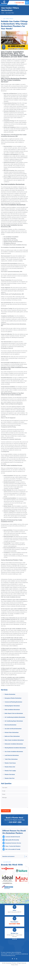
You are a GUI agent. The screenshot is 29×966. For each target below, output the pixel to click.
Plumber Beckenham (10, 694)
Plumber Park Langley (10, 770)
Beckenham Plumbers (11, 963)
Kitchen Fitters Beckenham (12, 732)
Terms (16, 964)
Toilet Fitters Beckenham (11, 759)
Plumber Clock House (10, 763)
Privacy (13, 964)
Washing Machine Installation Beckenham (15, 747)
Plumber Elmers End (10, 766)
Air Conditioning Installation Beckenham (15, 717)
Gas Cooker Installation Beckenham (14, 751)
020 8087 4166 (20, 2)
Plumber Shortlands (10, 774)
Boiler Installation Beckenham (12, 709)
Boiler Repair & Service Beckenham (14, 713)
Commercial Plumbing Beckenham (13, 702)
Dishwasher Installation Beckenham (14, 744)
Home (2, 12)
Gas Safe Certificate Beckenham (13, 728)
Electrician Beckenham (10, 724)
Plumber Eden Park (9, 778)
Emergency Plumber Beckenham (13, 698)
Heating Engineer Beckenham (12, 705)
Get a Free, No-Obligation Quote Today (14, 820)
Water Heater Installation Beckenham (14, 740)
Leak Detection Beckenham (12, 755)
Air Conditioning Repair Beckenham (14, 721)
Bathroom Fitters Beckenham (12, 736)
